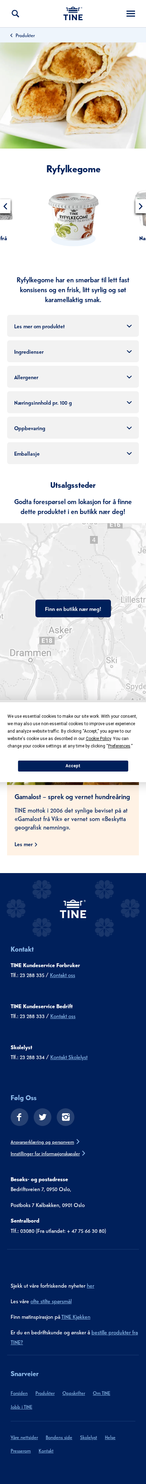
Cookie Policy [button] (98, 738)
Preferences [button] (119, 746)
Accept (73, 765)
